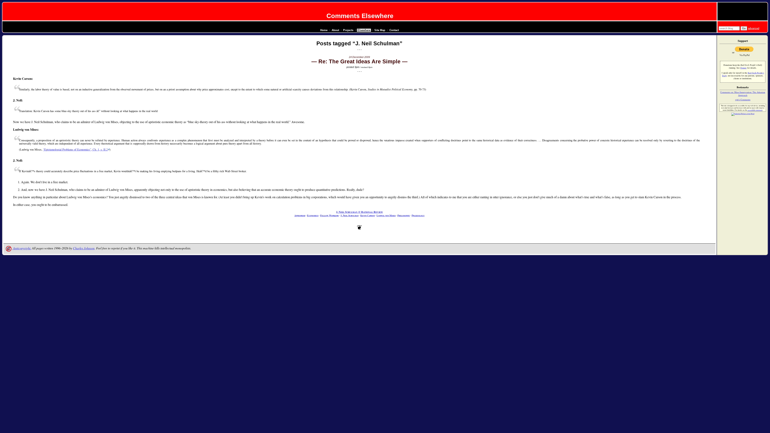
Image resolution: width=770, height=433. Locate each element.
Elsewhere (364, 30)
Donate (743, 67)
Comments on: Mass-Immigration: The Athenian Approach (742, 94)
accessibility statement (755, 110)
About (335, 30)
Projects (348, 30)
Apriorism (299, 215)
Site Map (379, 30)
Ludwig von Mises (386, 215)
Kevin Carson (367, 215)
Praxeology (418, 215)
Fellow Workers (329, 215)
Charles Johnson (83, 248)
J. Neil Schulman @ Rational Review (359, 212)
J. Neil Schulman (349, 215)
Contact (394, 30)
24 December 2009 (359, 57)
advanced (753, 28)
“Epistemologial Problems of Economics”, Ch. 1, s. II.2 (75, 149)
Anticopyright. (21, 248)
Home (323, 30)
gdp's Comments (742, 99)
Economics (312, 215)
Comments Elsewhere (359, 15)
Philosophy (403, 215)
